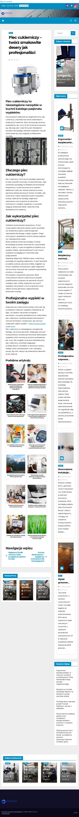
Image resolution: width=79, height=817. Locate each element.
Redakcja (63, 82)
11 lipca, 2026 (65, 586)
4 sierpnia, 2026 (66, 363)
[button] (71, 21)
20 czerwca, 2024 (66, 79)
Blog (10, 33)
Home (75, 812)
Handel (65, 68)
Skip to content (6, 2)
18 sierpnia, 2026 (66, 146)
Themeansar (6, 813)
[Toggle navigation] (75, 20)
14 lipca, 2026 (65, 476)
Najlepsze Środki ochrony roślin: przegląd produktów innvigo (17, 555)
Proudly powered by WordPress (12, 811)
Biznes (61, 135)
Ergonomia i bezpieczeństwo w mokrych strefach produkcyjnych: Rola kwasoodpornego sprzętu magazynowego (64, 677)
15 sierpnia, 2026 (66, 262)
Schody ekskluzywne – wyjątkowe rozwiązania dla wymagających (37, 556)
